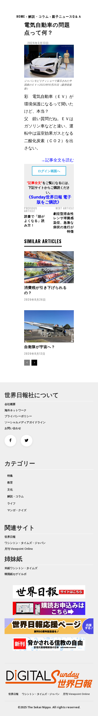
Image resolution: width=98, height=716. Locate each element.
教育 (10, 482)
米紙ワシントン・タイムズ (21, 568)
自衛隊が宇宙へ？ (39, 346)
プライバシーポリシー (18, 416)
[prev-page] (27, 363)
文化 (10, 489)
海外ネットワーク (15, 410)
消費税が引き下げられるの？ (45, 290)
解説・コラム (38, 16)
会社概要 (10, 404)
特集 (10, 476)
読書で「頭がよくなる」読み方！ (34, 220)
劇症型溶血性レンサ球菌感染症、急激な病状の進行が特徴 (63, 222)
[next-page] (34, 363)
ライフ (11, 503)
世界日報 (10, 537)
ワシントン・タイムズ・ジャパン (25, 543)
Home (20, 16)
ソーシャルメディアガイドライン (25, 422)
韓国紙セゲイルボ (15, 574)
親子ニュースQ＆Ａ (67, 16)
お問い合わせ (13, 428)
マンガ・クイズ (16, 510)
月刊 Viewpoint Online (19, 549)
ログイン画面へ (49, 171)
